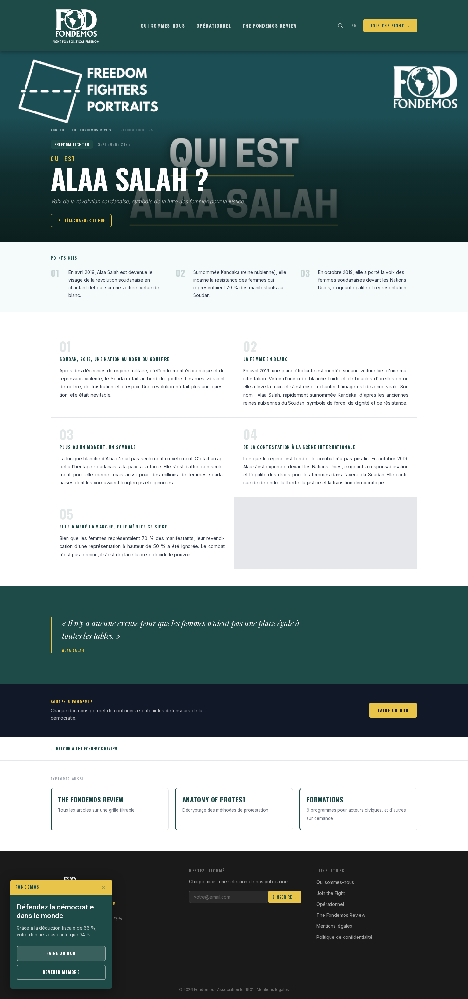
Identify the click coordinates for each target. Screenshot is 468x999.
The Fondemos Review (269, 25)
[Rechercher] (340, 25)
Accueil (58, 129)
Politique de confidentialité (344, 937)
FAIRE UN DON (61, 953)
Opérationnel (213, 25)
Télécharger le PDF (84, 220)
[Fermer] (103, 887)
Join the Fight (330, 893)
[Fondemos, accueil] (76, 25)
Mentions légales (334, 926)
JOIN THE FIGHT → (390, 25)
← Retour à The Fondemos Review (84, 748)
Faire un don (393, 710)
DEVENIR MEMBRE (61, 972)
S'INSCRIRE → (285, 897)
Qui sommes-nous (163, 25)
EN (354, 25)
